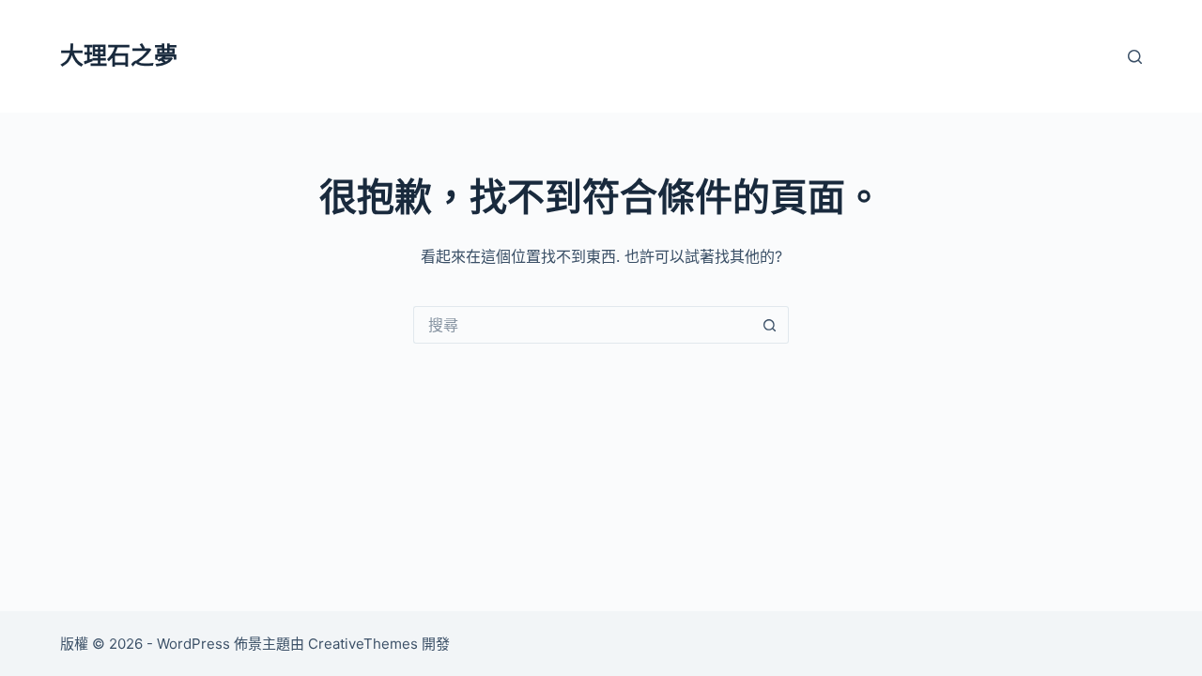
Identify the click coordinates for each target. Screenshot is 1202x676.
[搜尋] (1135, 57)
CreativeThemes (363, 644)
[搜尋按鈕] (770, 325)
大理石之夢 (118, 55)
